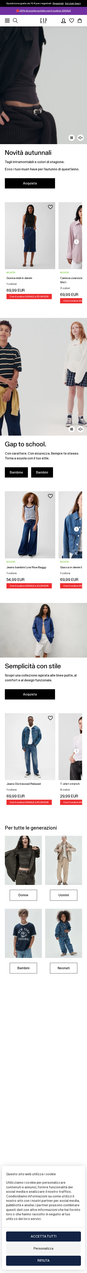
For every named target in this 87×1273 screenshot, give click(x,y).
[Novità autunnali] (43, 109)
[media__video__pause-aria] (71, 137)
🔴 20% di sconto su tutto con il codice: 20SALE (43, 10)
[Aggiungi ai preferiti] (50, 207)
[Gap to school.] (43, 400)
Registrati (58, 3)
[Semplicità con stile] (43, 653)
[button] (76, 241)
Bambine (16, 472)
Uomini (63, 895)
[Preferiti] (71, 20)
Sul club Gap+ (73, 3)
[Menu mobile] (7, 20)
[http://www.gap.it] (43, 20)
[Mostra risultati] (15, 20)
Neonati (64, 968)
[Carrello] (79, 20)
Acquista (30, 183)
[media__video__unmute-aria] (80, 137)
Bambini (42, 472)
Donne (23, 895)
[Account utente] (63, 20)
